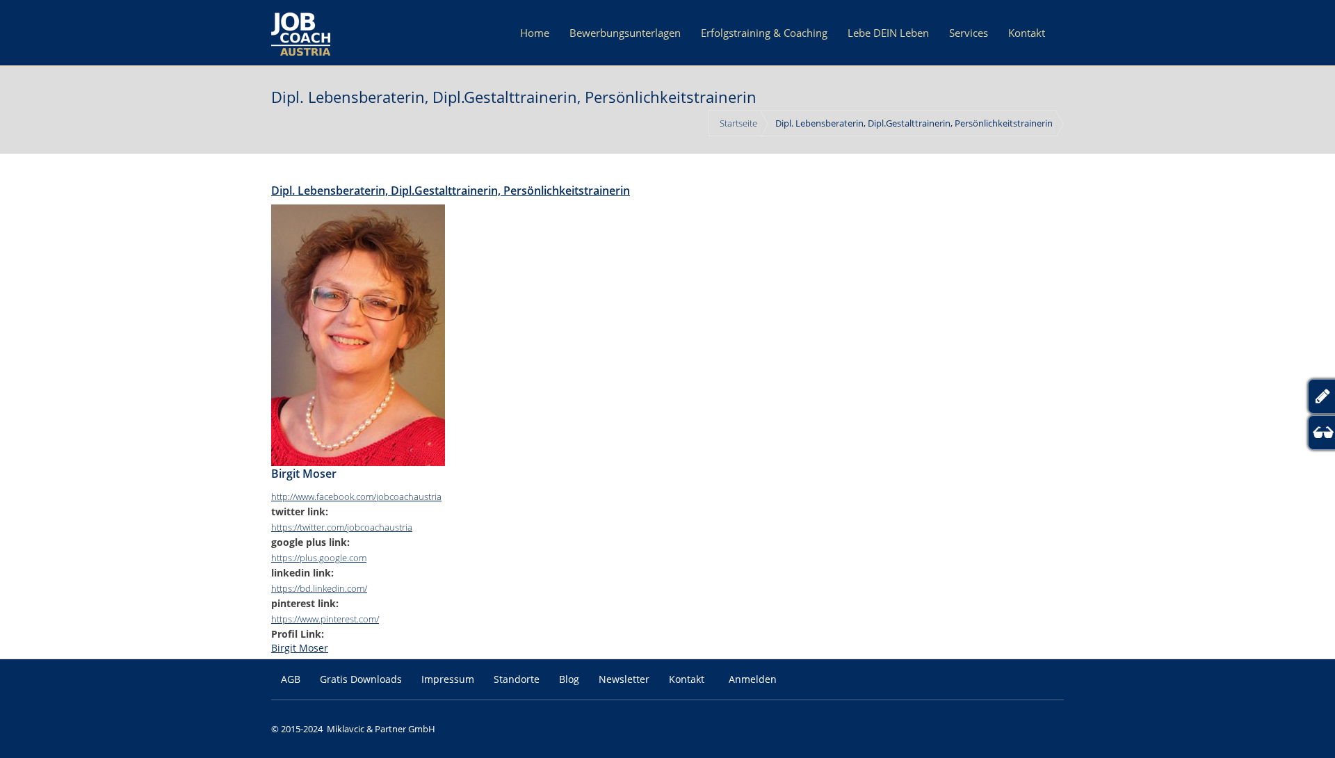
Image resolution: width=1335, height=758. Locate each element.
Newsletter (624, 679)
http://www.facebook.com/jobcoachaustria (356, 496)
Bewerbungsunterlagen (625, 33)
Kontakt (1026, 33)
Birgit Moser (299, 647)
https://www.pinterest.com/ (325, 619)
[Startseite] (301, 32)
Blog (569, 679)
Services (968, 33)
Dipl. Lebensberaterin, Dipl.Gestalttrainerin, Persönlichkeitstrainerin (450, 190)
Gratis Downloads (361, 679)
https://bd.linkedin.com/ (319, 588)
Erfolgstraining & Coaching (764, 33)
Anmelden (753, 679)
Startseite (738, 123)
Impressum (447, 679)
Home (534, 33)
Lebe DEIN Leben (888, 33)
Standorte (517, 679)
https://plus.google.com (318, 557)
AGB (290, 679)
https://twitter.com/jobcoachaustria (341, 527)
